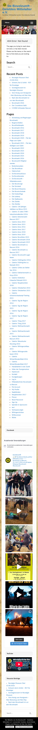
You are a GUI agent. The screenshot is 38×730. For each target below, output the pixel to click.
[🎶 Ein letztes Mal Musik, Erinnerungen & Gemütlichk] (19, 566)
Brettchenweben (17, 166)
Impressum (15, 372)
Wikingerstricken (18, 412)
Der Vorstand (16, 186)
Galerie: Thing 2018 (19, 323)
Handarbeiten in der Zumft (21, 367)
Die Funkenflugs (17, 194)
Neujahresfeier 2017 (19, 394)
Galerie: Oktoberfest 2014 (21, 288)
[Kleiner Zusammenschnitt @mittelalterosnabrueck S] (19, 510)
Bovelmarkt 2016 (18, 128)
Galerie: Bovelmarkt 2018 (21, 240)
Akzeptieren (9, 727)
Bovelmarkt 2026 (18, 103)
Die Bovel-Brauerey (19, 189)
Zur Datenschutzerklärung (24, 727)
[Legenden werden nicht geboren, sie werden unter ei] (19, 482)
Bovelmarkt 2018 (18, 133)
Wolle (14, 417)
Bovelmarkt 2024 (18, 153)
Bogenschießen (17, 123)
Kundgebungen (17, 377)
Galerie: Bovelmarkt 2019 (21, 242)
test (13, 407)
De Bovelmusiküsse (19, 174)
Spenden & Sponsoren (19, 405)
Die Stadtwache (17, 199)
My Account (16, 387)
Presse (14, 397)
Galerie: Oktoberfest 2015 (21, 290)
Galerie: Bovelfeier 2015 (20, 237)
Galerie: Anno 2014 (18, 222)
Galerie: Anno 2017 (18, 229)
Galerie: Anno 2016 (18, 227)
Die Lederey (16, 196)
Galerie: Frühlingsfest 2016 (21, 260)
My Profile (15, 389)
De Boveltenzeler (18, 176)
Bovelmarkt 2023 (18, 151)
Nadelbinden (16, 392)
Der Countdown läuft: (19, 105)
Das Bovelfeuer (17, 168)
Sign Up (14, 402)
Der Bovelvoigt (17, 184)
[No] (35, 724)
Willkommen (16, 415)
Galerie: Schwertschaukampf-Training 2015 (19, 295)
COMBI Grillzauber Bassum (21, 108)
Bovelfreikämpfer (18, 125)
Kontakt (14, 374)
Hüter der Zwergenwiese (20, 369)
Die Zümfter (16, 204)
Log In (14, 379)
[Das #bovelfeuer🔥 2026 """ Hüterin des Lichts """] (19, 594)
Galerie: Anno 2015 (18, 224)
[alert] (19, 446)
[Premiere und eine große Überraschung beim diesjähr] (19, 622)
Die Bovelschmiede (18, 191)
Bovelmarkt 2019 (18, 135)
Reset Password (17, 400)
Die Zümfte (16, 201)
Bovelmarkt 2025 (18, 156)
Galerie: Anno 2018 (18, 232)
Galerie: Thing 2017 (19, 321)
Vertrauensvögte (17, 410)
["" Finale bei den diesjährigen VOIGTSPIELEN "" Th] (19, 538)
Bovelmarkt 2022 (18, 148)
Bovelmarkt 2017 (18, 130)
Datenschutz (16, 171)
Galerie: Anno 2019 (18, 234)
